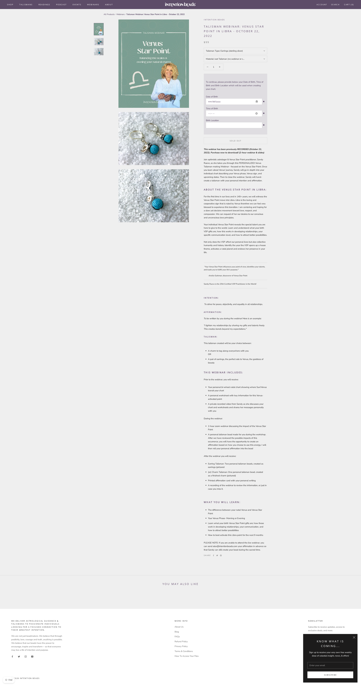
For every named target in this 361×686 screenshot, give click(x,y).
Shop (10, 4)
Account (322, 4)
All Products (109, 14)
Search (335, 4)
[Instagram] (26, 656)
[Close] (354, 637)
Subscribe (330, 675)
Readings (44, 4)
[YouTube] (32, 656)
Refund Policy (181, 641)
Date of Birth (212, 96)
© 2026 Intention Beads (25, 678)
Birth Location (212, 120)
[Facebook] (213, 555)
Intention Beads (214, 19)
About (109, 4)
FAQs (177, 636)
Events (77, 4)
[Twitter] (217, 555)
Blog (177, 631)
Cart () (349, 4)
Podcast (61, 4)
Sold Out (235, 140)
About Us (179, 626)
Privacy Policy (181, 646)
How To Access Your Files (187, 656)
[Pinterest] (221, 555)
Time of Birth (212, 108)
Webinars (93, 4)
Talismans (25, 4)
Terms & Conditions (184, 651)
